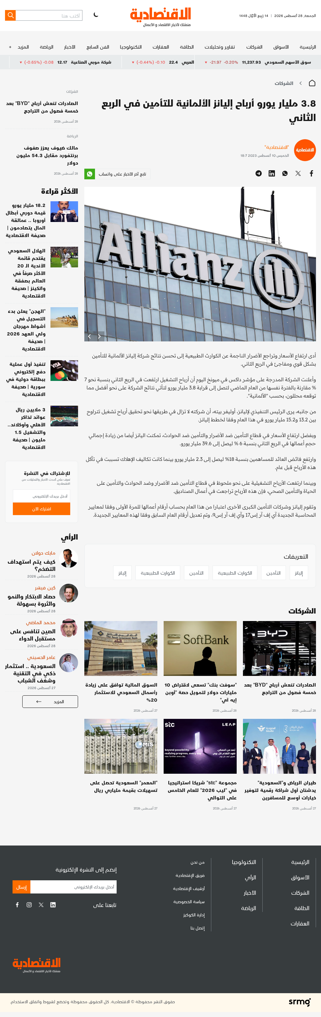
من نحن (198, 862)
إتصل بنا (198, 927)
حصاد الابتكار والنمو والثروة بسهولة (31, 600)
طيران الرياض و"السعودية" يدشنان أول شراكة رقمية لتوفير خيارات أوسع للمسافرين (280, 789)
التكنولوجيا (131, 47)
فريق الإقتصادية (190, 875)
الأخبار (69, 47)
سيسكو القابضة (26, 62)
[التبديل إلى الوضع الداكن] (95, 15)
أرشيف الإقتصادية (189, 888)
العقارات (161, 47)
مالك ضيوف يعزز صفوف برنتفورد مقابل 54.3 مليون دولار (47, 155)
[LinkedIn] (53, 905)
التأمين (273, 573)
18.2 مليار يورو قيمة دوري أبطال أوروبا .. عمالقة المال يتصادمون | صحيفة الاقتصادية (25, 220)
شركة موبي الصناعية (133, 62)
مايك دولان (43, 553)
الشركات (254, 47)
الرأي (250, 877)
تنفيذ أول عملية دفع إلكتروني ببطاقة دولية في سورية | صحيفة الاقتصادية (25, 379)
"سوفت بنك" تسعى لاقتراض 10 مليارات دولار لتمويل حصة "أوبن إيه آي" (201, 692)
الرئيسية (308, 47)
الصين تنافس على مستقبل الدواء (32, 634)
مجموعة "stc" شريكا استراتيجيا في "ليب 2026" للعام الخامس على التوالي (202, 789)
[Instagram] (29, 905)
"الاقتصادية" (277, 147)
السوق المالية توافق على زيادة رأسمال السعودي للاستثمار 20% (121, 692)
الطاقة (187, 47)
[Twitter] (41, 904)
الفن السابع (98, 47)
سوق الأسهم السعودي (288, 62)
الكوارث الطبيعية (235, 573)
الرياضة (46, 47)
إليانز (299, 573)
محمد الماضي (40, 622)
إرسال (21, 887)
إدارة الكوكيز (194, 914)
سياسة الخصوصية (189, 901)
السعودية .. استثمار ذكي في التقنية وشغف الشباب (30, 672)
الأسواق (281, 47)
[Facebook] (17, 905)
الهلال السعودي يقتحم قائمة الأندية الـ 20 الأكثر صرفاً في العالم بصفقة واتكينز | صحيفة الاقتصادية (26, 272)
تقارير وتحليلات (220, 47)
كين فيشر (45, 587)
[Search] (10, 15)
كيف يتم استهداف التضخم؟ (31, 565)
